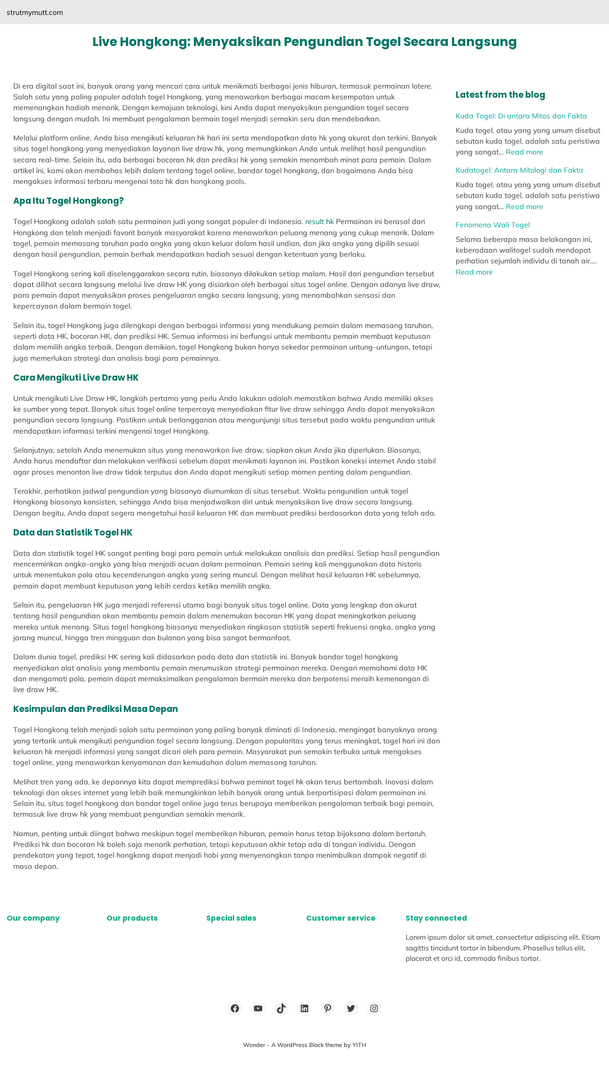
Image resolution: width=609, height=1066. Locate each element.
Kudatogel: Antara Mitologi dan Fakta (519, 169)
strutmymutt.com (35, 12)
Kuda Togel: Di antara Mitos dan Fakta (521, 115)
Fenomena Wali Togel (493, 224)
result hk (319, 221)
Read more (524, 151)
